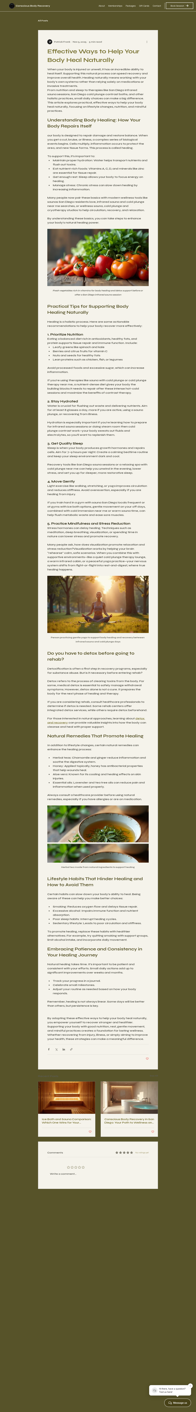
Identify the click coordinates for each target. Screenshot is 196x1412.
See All (154, 1075)
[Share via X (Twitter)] (56, 1049)
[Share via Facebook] (48, 1049)
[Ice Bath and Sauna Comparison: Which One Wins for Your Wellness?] (66, 1098)
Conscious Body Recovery (33, 5)
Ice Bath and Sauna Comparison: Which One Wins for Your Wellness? (66, 1120)
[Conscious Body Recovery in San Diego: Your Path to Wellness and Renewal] (129, 1098)
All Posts (43, 20)
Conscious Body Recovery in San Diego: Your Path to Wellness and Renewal (129, 1120)
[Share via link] (71, 1049)
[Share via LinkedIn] (63, 1049)
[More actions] (147, 42)
